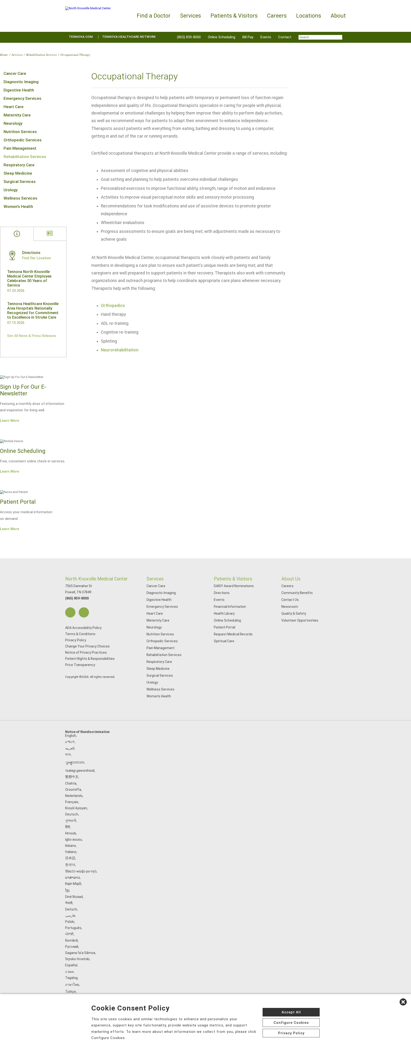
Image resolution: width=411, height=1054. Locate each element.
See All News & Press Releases (31, 336)
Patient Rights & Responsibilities (90, 659)
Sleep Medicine (18, 173)
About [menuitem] (338, 16)
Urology (11, 189)
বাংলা (68, 754)
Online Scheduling (221, 37)
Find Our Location (36, 258)
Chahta (70, 783)
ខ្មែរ (67, 890)
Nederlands (74, 796)
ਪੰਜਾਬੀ (69, 934)
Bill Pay (247, 37)
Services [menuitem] (190, 16)
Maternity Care (17, 115)
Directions (222, 593)
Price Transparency (80, 665)
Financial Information (230, 606)
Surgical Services (20, 181)
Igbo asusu (73, 839)
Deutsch (71, 814)
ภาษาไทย (72, 985)
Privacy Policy (75, 640)
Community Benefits (297, 593)
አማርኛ (70, 742)
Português (73, 928)
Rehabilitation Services (41, 54)
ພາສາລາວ (72, 877)
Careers (287, 586)
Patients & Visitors (233, 579)
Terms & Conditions (80, 634)
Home (4, 54)
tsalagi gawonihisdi (79, 770)
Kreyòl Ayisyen (76, 808)
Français (71, 802)
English (70, 736)
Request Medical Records (233, 634)
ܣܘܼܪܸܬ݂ (69, 971)
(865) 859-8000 (189, 37)
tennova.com (81, 36)
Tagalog (71, 978)
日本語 (70, 858)
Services (17, 54)
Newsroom (289, 606)
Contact (284, 37)
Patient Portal (224, 627)
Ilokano (70, 846)
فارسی (70, 915)
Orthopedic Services (23, 140)
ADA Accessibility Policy (83, 628)
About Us (290, 579)
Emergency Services (22, 98)
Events (265, 37)
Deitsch (71, 909)
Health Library (224, 613)
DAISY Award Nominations (234, 586)
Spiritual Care (224, 641)
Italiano (70, 852)
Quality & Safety (293, 613)
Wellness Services (20, 198)
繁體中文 (71, 777)
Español (71, 965)
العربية (69, 748)
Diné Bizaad (74, 897)
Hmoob (70, 833)
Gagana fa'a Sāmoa (80, 953)
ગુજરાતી (70, 820)
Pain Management (20, 148)
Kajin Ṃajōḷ (73, 884)
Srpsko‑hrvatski (77, 959)
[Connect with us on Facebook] (70, 612)
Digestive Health (19, 90)
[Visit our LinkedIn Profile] (84, 612)
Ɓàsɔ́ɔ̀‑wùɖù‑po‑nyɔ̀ (81, 871)
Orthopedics (113, 305)
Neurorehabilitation (119, 350)
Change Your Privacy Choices (87, 646)
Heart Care (14, 106)
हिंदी (67, 827)
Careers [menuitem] (277, 16)
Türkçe (70, 991)
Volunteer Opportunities (299, 620)
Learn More (9, 420)
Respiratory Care (19, 165)
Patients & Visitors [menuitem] (234, 16)
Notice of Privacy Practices (86, 652)
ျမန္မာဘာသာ (74, 762)
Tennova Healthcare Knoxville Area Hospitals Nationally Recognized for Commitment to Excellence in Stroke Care (33, 311)
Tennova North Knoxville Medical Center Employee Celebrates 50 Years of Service (29, 278)
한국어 (70, 865)
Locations (308, 16)
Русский (71, 947)
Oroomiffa (73, 789)
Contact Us (290, 600)
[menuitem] (320, 37)
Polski (69, 922)
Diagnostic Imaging (21, 81)
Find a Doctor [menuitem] (154, 16)
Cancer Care (15, 73)
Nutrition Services (20, 131)
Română (71, 940)
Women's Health (18, 206)
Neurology (13, 123)
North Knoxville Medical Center (96, 579)
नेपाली (68, 903)
